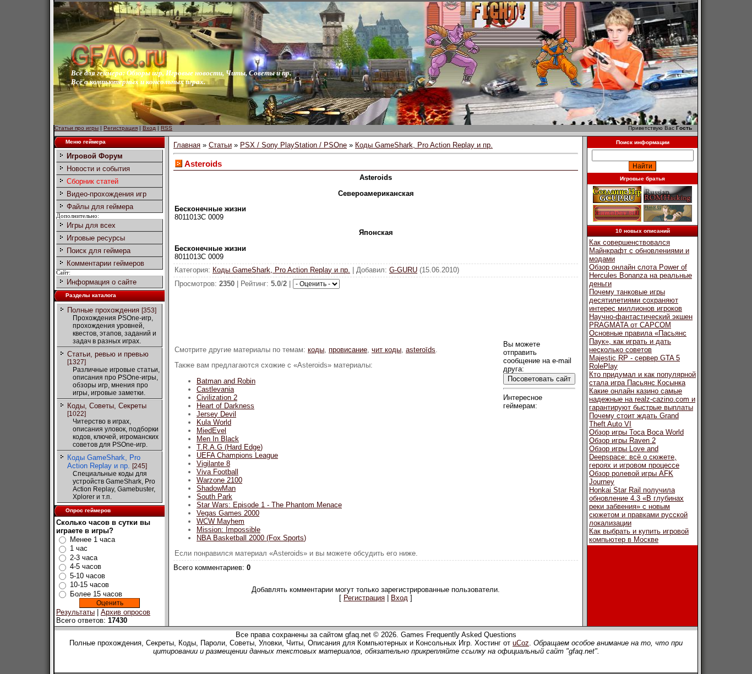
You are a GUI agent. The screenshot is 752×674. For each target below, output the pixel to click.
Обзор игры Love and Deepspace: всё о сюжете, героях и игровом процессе (634, 457)
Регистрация (120, 128)
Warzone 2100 (219, 480)
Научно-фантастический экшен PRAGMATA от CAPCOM (641, 321)
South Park (214, 496)
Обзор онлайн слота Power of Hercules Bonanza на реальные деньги (640, 275)
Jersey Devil (216, 414)
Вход (149, 128)
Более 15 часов (96, 594)
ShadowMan (216, 488)
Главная (186, 145)
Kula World (214, 422)
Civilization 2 (217, 397)
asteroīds (420, 350)
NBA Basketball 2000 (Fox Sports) (251, 538)
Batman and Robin (226, 381)
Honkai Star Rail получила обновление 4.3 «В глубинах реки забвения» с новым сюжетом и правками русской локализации (638, 506)
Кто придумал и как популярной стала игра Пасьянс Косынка (642, 378)
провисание (348, 350)
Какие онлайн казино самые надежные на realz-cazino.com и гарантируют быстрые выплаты (642, 399)
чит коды (386, 350)
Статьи (220, 145)
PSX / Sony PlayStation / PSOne (293, 145)
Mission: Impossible (228, 529)
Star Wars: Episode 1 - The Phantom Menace (269, 505)
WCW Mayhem (220, 521)
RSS (166, 128)
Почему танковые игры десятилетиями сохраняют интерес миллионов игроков (635, 300)
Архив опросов (125, 612)
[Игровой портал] (119, 66)
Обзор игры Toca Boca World (636, 432)
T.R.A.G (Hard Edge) (230, 447)
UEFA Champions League (237, 455)
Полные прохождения (103, 310)
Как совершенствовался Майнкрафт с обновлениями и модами (639, 250)
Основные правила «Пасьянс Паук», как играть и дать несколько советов (637, 341)
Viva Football (217, 472)
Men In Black (218, 439)
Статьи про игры (77, 128)
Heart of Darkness (225, 406)
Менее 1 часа (92, 539)
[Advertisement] (376, 313)
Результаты (75, 612)
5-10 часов (87, 576)
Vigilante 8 (213, 463)
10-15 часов (89, 584)
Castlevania (215, 389)
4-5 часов (85, 566)
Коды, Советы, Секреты (106, 406)
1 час (79, 548)
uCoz (521, 643)
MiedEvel (211, 430)
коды (316, 350)
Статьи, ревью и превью (108, 354)
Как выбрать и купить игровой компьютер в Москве (639, 535)
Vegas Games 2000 (228, 513)
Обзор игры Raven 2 (622, 440)
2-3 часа (83, 558)
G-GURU (403, 270)
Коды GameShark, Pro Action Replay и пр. (103, 461)
